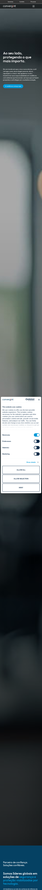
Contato (21, 1)
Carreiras (10, 1)
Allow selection (21, 479)
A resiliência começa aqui (13, 86)
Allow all (21, 470)
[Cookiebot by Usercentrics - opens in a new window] (26, 399)
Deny (21, 487)
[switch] (37, 441)
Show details (31, 462)
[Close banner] (39, 399)
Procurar (33, 1)
